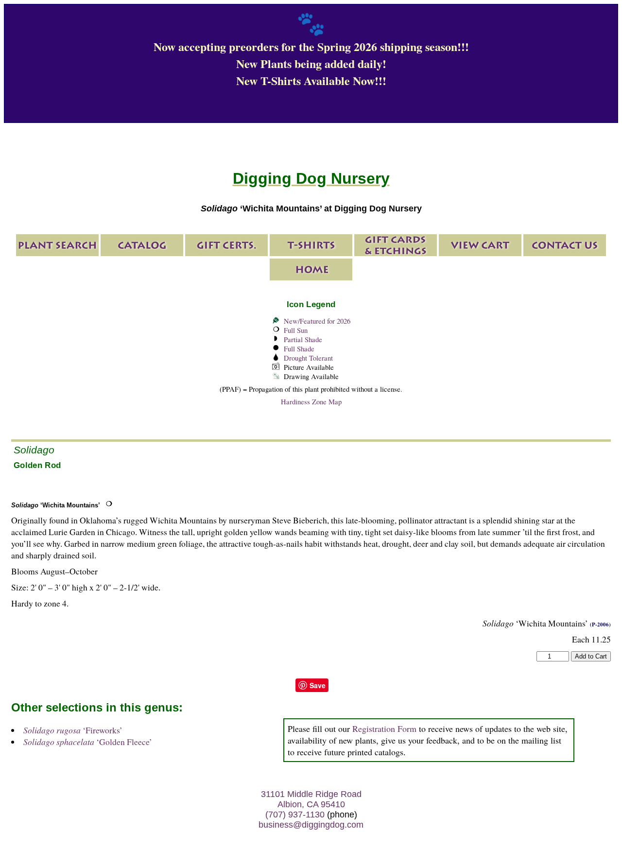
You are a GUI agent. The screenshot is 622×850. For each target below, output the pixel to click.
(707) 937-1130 (295, 814)
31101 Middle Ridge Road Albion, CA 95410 (311, 799)
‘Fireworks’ (72, 730)
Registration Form (384, 728)
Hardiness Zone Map (311, 401)
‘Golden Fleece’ (87, 741)
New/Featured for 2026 (317, 321)
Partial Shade (303, 339)
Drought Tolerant (308, 358)
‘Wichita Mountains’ (55, 505)
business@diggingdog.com (311, 825)
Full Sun (296, 330)
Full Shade (299, 348)
